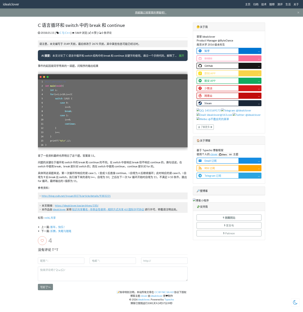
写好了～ (45, 287)
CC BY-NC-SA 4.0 (164, 292)
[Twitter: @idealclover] (247, 114)
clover (214, 154)
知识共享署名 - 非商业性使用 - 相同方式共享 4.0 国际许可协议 (108, 209)
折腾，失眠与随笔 (60, 231)
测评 (280, 4)
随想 (272, 4)
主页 (247, 4)
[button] (229, 217)
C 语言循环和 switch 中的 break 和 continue (81, 25)
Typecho (169, 299)
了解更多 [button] (205, 127)
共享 (53, 217)
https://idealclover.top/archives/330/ (77, 205)
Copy (183, 77)
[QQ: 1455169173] (209, 110)
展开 (181, 55)
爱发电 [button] (229, 225)
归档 (255, 4)
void (46, 217)
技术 (264, 4)
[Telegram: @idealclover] (236, 110)
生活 (288, 4)
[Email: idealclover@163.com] (215, 114)
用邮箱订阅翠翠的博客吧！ (151, 12)
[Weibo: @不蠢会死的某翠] (213, 118)
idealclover (11, 4)
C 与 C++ (65, 32)
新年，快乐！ (58, 227)
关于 (296, 4)
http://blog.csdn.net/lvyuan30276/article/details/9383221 (76, 195)
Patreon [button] (230, 233)
